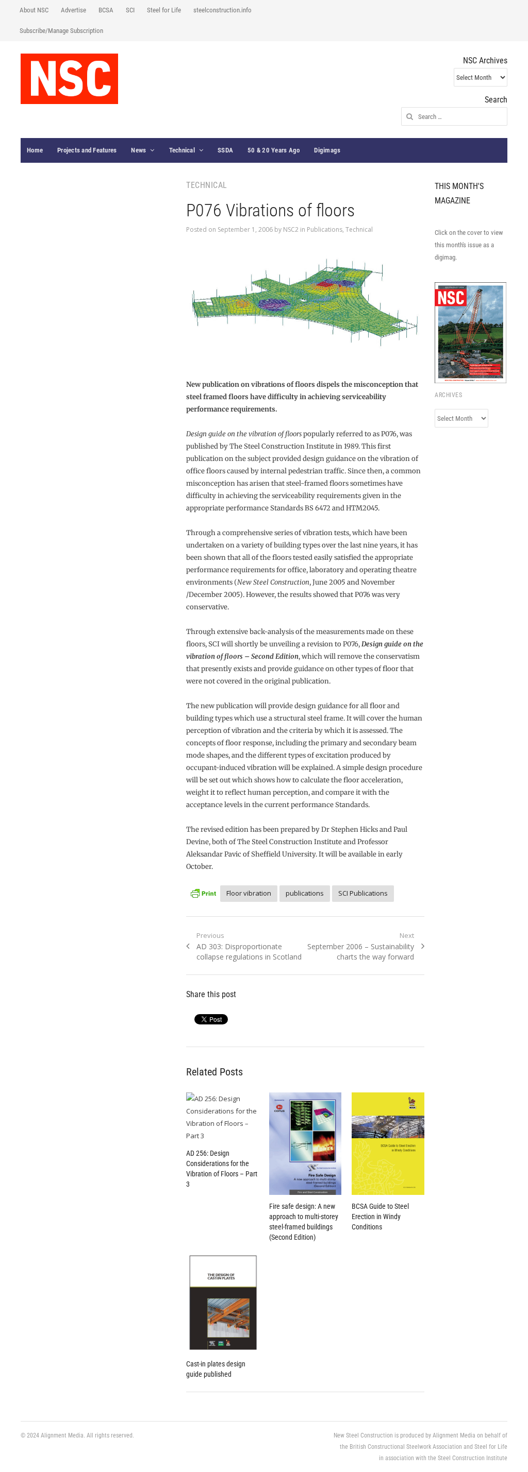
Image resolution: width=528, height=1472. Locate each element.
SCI (130, 10)
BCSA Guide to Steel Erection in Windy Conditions (380, 1216)
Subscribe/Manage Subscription (61, 31)
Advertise (73, 10)
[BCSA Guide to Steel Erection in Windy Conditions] (388, 1143)
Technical (182, 150)
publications (305, 893)
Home (35, 150)
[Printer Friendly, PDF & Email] (203, 892)
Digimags (327, 150)
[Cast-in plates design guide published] (222, 1302)
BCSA (105, 10)
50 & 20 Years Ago (274, 150)
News (138, 150)
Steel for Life (164, 10)
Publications (324, 229)
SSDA (225, 150)
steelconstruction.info (222, 10)
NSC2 (291, 229)
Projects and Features (87, 150)
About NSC (34, 10)
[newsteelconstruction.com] (69, 79)
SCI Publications (363, 893)
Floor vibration (248, 893)
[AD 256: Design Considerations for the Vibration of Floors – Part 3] (222, 1117)
